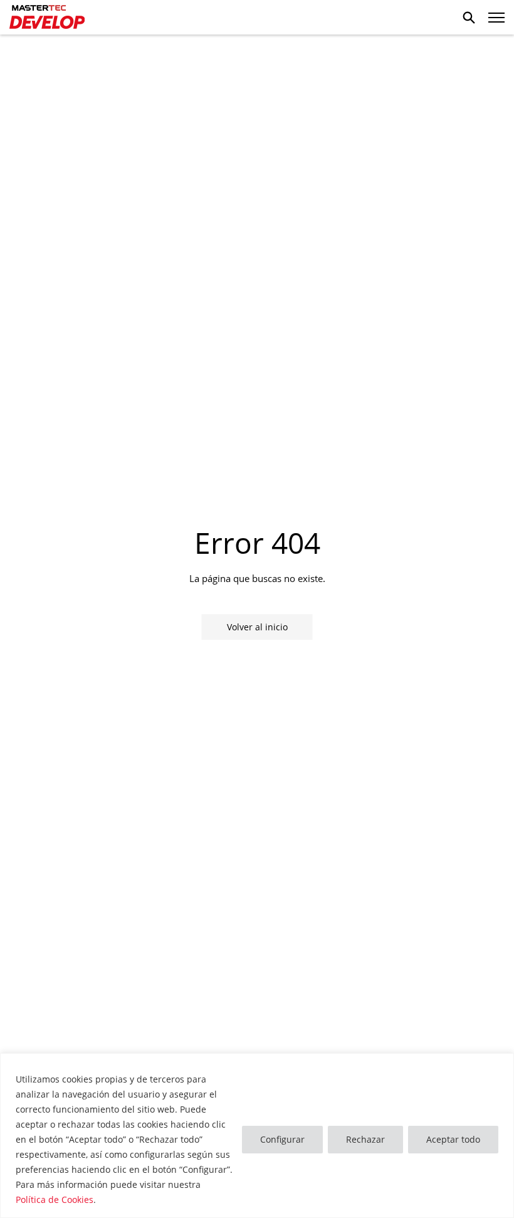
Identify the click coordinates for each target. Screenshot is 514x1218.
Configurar (282, 1139)
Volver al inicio (257, 627)
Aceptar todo (453, 1139)
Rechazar (365, 1139)
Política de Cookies (54, 1199)
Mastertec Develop (47, 17)
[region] (257, 1135)
